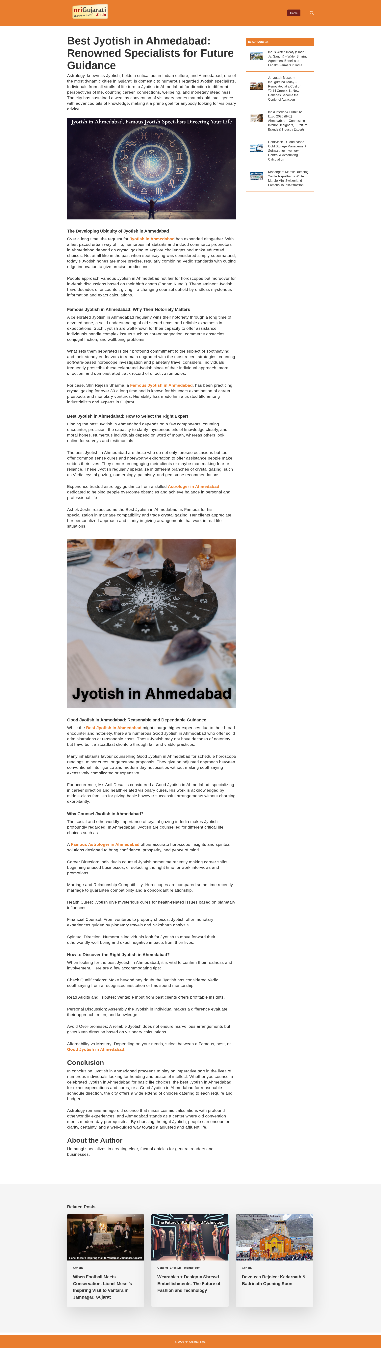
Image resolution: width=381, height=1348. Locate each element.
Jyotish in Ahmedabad (152, 239)
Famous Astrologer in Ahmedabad (105, 844)
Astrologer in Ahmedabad (193, 486)
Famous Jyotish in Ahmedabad (161, 385)
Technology (192, 1267)
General (78, 1267)
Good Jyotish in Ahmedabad (95, 1049)
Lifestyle (176, 1267)
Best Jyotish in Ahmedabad (113, 727)
